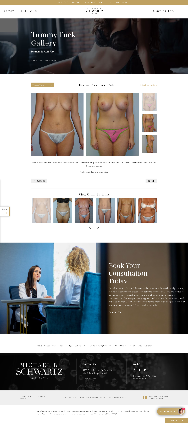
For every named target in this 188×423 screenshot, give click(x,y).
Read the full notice (117, 2)
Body (54, 61)
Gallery (44, 61)
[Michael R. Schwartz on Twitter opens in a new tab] (30, 11)
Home (34, 61)
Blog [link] (85, 345)
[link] (90, 378)
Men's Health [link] (120, 345)
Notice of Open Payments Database (113, 397)
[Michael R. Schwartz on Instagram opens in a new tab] (20, 11)
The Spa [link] (68, 345)
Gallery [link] (78, 345)
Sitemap (95, 397)
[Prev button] (90, 228)
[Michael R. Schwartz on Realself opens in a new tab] (35, 11)
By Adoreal (178, 411)
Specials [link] (132, 345)
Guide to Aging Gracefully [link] (101, 345)
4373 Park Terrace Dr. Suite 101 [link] (98, 372)
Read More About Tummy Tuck (96, 84)
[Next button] (98, 228)
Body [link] (54, 345)
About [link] (39, 345)
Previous (39, 181)
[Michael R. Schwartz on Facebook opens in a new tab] (25, 11)
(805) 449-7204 (111, 414)
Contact (9, 11)
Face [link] (61, 345)
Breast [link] (47, 345)
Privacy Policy (84, 397)
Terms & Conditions (69, 397)
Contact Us (115, 312)
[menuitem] (20, 11)
